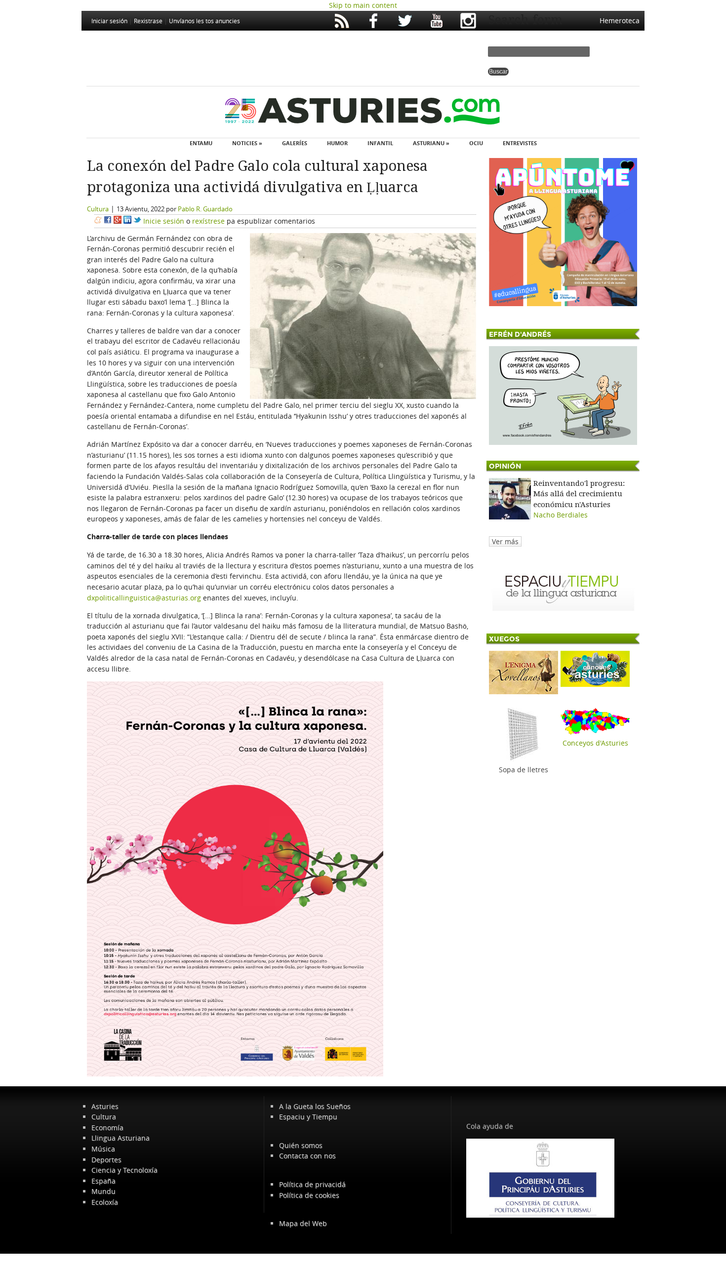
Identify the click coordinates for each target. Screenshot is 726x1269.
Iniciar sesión (109, 21)
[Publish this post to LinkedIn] (127, 221)
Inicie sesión (163, 221)
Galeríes (294, 143)
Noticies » (247, 143)
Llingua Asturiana (120, 1138)
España (103, 1181)
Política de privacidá (312, 1184)
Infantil (380, 143)
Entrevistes (520, 143)
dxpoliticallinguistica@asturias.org (144, 597)
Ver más (505, 541)
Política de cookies (309, 1195)
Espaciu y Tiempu (308, 1116)
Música (103, 1148)
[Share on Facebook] (108, 221)
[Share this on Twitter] (137, 221)
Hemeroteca (620, 20)
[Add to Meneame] (98, 221)
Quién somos (301, 1145)
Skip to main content (363, 5)
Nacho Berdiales (560, 514)
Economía (107, 1127)
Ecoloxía (104, 1202)
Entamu (201, 143)
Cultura (98, 208)
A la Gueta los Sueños (315, 1106)
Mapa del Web (303, 1223)
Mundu (103, 1191)
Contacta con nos (307, 1155)
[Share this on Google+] (117, 221)
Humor (337, 143)
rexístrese (208, 221)
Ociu (476, 143)
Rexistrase (148, 21)
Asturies (105, 1106)
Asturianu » (431, 143)
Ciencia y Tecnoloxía (124, 1170)
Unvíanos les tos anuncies (204, 21)
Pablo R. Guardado (205, 208)
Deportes (106, 1159)
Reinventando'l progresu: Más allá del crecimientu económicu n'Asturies (579, 494)
